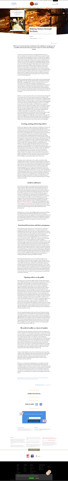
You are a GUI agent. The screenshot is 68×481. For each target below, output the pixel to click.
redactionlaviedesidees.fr (43, 429)
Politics (16, 7)
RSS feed (49, 466)
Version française (54, 43)
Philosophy (34, 7)
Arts (26, 7)
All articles (50, 0)
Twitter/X (42, 0)
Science (41, 7)
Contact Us (31, 472)
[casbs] (28, 456)
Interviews (51, 7)
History (38, 7)
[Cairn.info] (38, 456)
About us (31, 466)
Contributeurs (32, 473)
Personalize (37, 478)
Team (31, 469)
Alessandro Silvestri (34, 38)
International (30, 7)
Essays (44, 7)
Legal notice (32, 468)
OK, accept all (31, 478)
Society (19, 7)
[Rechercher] (57, 3)
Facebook (46, 0)
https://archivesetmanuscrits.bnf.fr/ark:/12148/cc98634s (49, 438)
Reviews (47, 7)
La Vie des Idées (55, 0)
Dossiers (25, 471)
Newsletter (41, 466)
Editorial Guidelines (33, 471)
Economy (23, 7)
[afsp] (32, 456)
